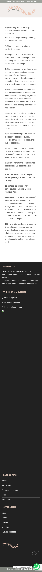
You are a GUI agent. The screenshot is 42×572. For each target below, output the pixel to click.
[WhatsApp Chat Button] (36, 566)
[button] (3, 10)
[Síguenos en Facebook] (34, 553)
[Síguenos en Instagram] (38, 553)
